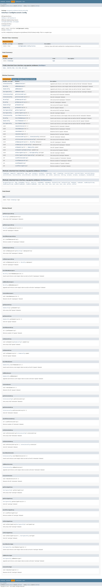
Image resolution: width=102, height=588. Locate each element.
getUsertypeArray (20, 110)
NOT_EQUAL (24, 68)
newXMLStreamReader (19, 184)
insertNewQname (19, 120)
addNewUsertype (19, 91)
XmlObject (4, 18)
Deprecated (19, 1)
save (39, 184)
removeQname (18, 131)
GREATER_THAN (10, 68)
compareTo (12, 173)
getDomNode (21, 182)
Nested (7, 5)
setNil (50, 175)
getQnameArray (19, 104)
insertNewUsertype (20, 123)
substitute (57, 175)
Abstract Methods (30, 79)
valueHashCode (90, 175)
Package (8, 1)
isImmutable (48, 173)
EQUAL (4, 68)
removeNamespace (19, 128)
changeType (6, 173)
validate (69, 175)
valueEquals (82, 175)
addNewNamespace (19, 86)
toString (63, 175)
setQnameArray (19, 147)
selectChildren (7, 175)
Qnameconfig (6, 88)
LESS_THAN (18, 68)
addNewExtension (19, 83)
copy (26, 173)
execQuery (35, 173)
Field (11, 5)
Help (23, 1)
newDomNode (41, 182)
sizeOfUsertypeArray (21, 165)
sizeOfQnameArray (20, 163)
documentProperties (8, 182)
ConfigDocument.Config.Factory (26, 46)
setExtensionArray (20, 136)
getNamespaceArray (20, 99)
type (53, 60)
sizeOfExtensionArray (21, 157)
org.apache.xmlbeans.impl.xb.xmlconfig (17, 10)
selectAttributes (89, 173)
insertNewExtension (20, 115)
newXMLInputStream (89, 182)
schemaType (60, 173)
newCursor (33, 182)
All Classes (3, 4)
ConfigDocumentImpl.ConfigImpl (10, 21)
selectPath (35, 175)
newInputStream (56, 182)
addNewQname (18, 88)
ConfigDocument (5, 25)
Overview (2, 1)
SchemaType (10, 60)
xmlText (69, 184)
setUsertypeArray (20, 152)
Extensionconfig (7, 83)
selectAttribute (68, 173)
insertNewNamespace (20, 118)
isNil (54, 173)
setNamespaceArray (20, 142)
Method (20, 5)
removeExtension (19, 126)
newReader (73, 182)
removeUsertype (19, 134)
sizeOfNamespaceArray (21, 160)
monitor (28, 182)
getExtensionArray (20, 94)
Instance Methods (17, 79)
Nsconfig (5, 86)
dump (16, 182)
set (47, 175)
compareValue (20, 173)
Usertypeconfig (7, 91)
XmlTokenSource (11, 18)
